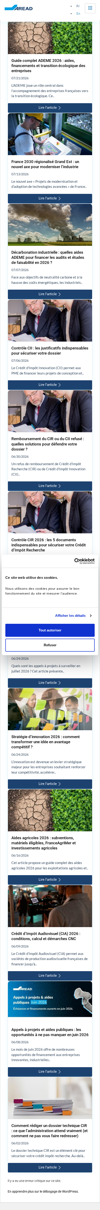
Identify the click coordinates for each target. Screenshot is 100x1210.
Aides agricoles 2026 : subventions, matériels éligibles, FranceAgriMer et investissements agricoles (43, 842)
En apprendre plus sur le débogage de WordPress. (43, 1191)
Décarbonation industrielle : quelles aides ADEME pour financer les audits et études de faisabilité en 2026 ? (47, 257)
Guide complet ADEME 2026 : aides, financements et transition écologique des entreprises (48, 65)
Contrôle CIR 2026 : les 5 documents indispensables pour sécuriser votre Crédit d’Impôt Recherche (48, 545)
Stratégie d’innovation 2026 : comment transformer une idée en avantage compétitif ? (45, 741)
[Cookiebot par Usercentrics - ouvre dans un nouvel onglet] (74, 561)
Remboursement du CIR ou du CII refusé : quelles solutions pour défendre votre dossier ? (47, 443)
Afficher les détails (70, 616)
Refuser (50, 645)
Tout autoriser (50, 630)
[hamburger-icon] (90, 8)
